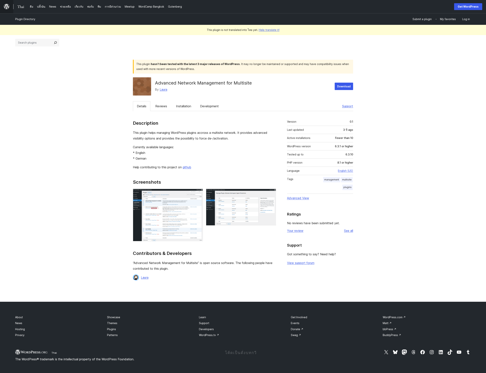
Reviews (161, 106)
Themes (112, 323)
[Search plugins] (55, 42)
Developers (206, 329)
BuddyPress (392, 335)
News (18, 323)
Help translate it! (269, 29)
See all (348, 231)
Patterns (112, 335)
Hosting (20, 329)
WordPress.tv (209, 335)
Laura (163, 89)
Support (347, 106)
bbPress (389, 329)
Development (209, 106)
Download (344, 86)
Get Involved (299, 317)
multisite (347, 179)
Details (141, 106)
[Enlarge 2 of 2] (271, 194)
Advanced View (298, 198)
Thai (54, 352)
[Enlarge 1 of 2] (198, 194)
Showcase (113, 317)
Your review (295, 231)
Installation (183, 106)
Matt (387, 323)
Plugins (111, 329)
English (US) (345, 170)
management (331, 179)
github (187, 167)
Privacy (19, 335)
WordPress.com (394, 317)
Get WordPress (468, 6)
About (19, 317)
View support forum (300, 263)
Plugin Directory (25, 19)
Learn (202, 317)
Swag (296, 335)
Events (295, 323)
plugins (347, 187)
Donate (297, 329)
